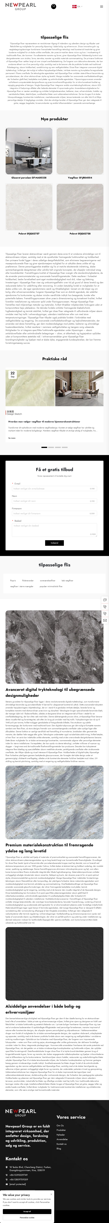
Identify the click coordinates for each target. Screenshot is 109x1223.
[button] (44, 447)
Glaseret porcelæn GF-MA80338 (28, 177)
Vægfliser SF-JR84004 (80, 177)
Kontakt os (61, 1144)
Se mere (11, 438)
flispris (13, 580)
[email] (104, 620)
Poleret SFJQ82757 (29, 233)
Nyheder (61, 1134)
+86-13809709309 (19, 1179)
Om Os (60, 1125)
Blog (59, 1148)
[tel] (104, 606)
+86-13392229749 (19, 1175)
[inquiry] (104, 599)
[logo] (21, 6)
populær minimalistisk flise (51, 586)
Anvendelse (62, 1139)
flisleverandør (28, 580)
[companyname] (21, 1112)
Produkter (61, 1130)
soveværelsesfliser (47, 580)
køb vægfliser (67, 580)
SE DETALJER (28, 151)
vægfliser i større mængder (21, 586)
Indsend (54, 542)
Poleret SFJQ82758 (80, 233)
